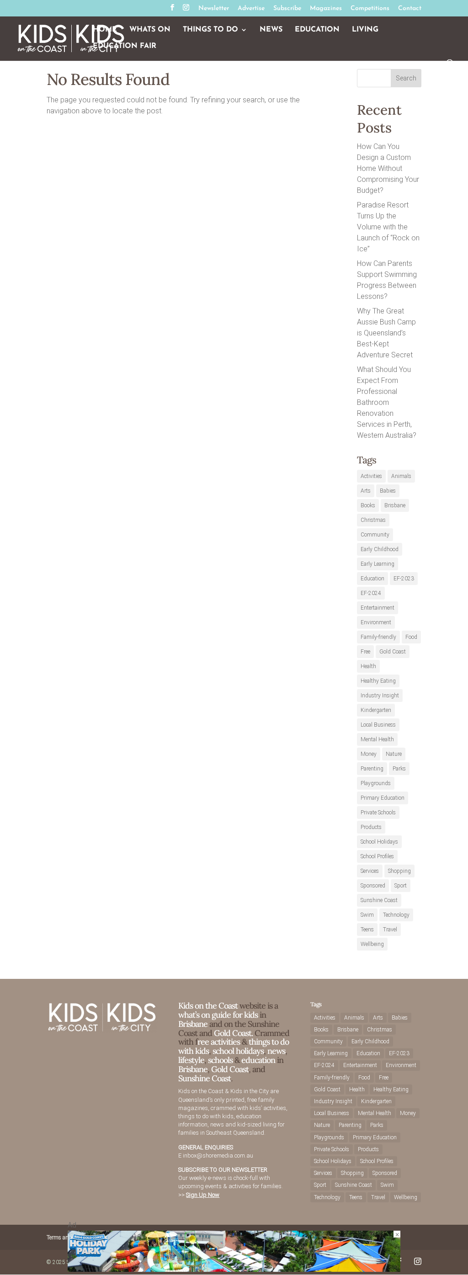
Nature (394, 754)
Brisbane (394, 505)
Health (368, 666)
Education (317, 30)
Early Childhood (380, 549)
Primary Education (382, 798)
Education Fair (124, 46)
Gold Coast (392, 651)
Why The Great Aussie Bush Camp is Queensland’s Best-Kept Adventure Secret (386, 333)
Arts (366, 491)
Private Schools (378, 812)
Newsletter (213, 8)
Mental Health (377, 739)
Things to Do (210, 30)
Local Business (378, 725)
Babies (388, 491)
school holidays (238, 1051)
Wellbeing (372, 944)
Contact (409, 8)
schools (220, 1060)
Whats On (149, 30)
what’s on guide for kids (218, 1014)
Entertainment (377, 608)
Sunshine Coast (379, 900)
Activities (371, 476)
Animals (401, 476)
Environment (376, 622)
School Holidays (379, 842)
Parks (399, 768)
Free (365, 651)
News (271, 30)
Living (365, 30)
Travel (390, 929)
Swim (367, 915)
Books (368, 505)
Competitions (370, 8)
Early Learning (377, 564)
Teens (367, 929)
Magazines (326, 8)
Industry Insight (380, 695)
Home (105, 30)
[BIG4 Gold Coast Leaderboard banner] (234, 1269)
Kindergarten (376, 710)
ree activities (218, 1041)
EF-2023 (404, 578)
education (259, 1060)
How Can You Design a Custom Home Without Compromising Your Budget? (388, 168)
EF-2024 (371, 593)
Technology (396, 915)
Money (369, 754)
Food (411, 637)
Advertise (251, 8)
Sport (400, 885)
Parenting (372, 768)
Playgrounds (376, 783)
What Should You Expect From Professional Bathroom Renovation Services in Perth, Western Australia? (386, 402)
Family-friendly (378, 637)
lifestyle (191, 1060)
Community (375, 534)
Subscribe (287, 8)
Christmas (373, 520)
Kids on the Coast (208, 1005)
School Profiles (377, 856)
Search (406, 78)
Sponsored (373, 885)
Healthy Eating (378, 681)
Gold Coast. (232, 1033)
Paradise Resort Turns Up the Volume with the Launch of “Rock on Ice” (388, 227)
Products (371, 827)
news (276, 1051)
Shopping (399, 871)
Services (370, 871)
